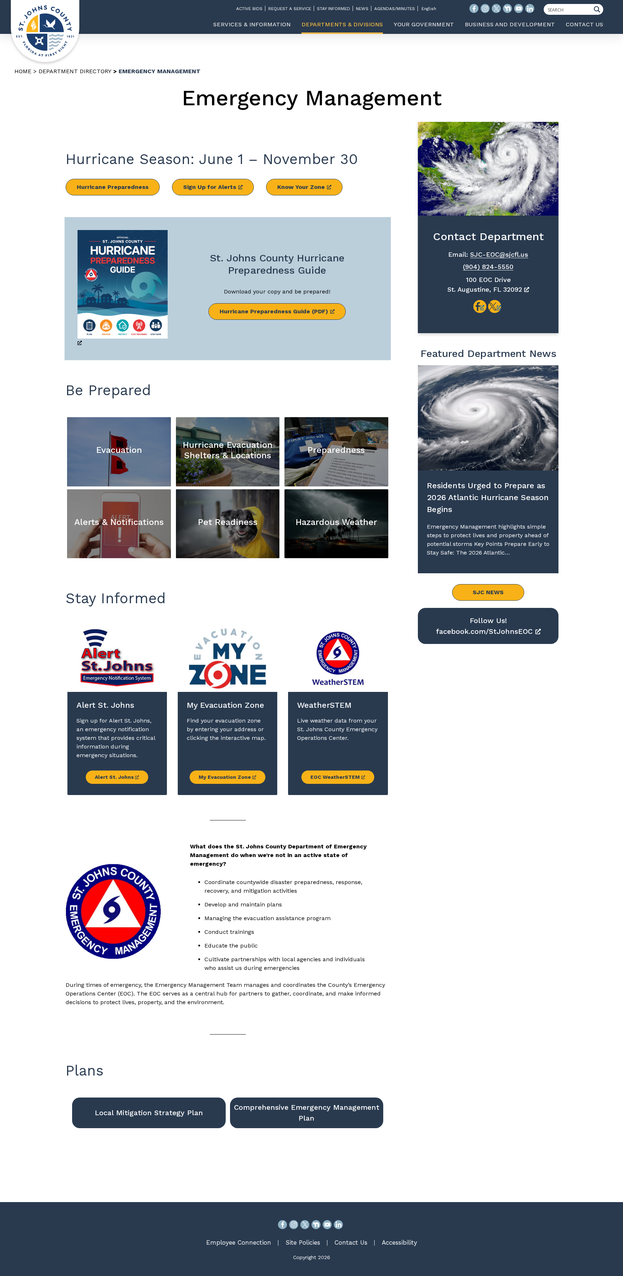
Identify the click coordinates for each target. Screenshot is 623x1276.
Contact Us (351, 1242)
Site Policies (303, 1242)
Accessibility (399, 1242)
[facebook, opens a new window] (479, 306)
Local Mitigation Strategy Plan (149, 1112)
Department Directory (75, 71)
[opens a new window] (123, 288)
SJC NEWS (488, 592)
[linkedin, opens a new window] (338, 1224)
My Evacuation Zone (225, 777)
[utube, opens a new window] (327, 1224)
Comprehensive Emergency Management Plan (306, 1112)
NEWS (362, 8)
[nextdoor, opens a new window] (316, 1224)
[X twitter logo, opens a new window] (496, 8)
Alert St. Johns (115, 777)
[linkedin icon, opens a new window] (529, 8)
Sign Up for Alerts (209, 187)
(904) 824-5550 (488, 266)
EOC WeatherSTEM (335, 777)
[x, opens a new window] (494, 306)
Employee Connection (238, 1242)
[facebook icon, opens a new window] (473, 8)
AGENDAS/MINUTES (394, 8)
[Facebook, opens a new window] (282, 1224)
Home (22, 71)
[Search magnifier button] (598, 9)
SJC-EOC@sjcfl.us (499, 254)
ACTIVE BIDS (249, 8)
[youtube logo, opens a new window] (518, 8)
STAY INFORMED (333, 8)
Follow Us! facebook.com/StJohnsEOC (484, 626)
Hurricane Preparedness (113, 187)
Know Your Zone (301, 187)
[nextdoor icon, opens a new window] (507, 8)
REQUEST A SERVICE (289, 8)
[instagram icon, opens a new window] (485, 8)
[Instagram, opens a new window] (293, 1224)
